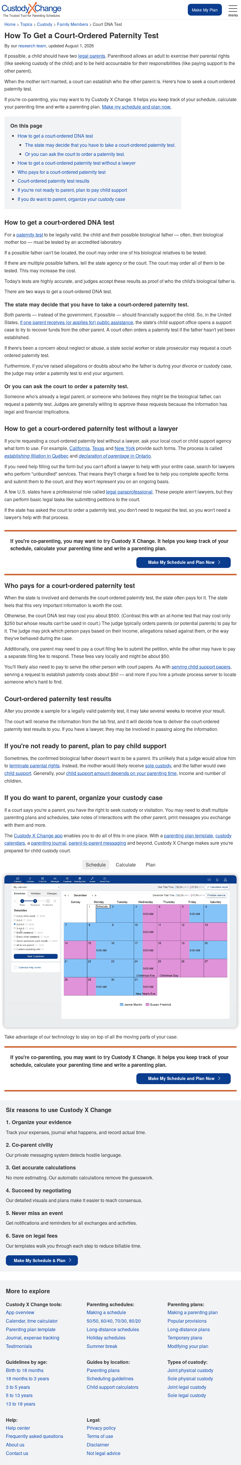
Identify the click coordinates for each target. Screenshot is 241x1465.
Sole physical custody (190, 1378)
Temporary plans (185, 1337)
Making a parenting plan (193, 1312)
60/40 (107, 1320)
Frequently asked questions (34, 1436)
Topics (26, 24)
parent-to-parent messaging (97, 842)
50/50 (92, 1320)
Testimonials (19, 1346)
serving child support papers (201, 666)
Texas (98, 448)
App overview (20, 1312)
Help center (18, 1427)
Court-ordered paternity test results (53, 180)
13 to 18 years (20, 1403)
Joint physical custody (190, 1370)
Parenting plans (103, 1370)
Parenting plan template (31, 1329)
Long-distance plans (189, 1329)
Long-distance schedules (113, 1329)
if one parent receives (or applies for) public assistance (76, 322)
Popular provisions (187, 1320)
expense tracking (41, 1337)
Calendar (15, 1320)
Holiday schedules (106, 1337)
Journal (13, 1337)
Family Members (72, 24)
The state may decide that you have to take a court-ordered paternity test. (100, 144)
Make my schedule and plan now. (136, 106)
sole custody (158, 765)
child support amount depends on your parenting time (121, 773)
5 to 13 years (19, 1395)
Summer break (102, 1346)
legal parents (91, 55)
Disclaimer (98, 1444)
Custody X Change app (38, 835)
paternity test (29, 234)
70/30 (121, 1320)
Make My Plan (205, 10)
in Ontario (115, 455)
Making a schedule (106, 1312)
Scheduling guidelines (110, 1378)
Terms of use (100, 1436)
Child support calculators (112, 1387)
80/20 (135, 1320)
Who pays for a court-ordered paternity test (62, 172)
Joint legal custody (187, 1387)
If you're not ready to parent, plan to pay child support (72, 189)
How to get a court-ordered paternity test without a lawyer (76, 162)
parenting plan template (188, 835)
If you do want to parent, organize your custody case (71, 199)
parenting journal (48, 842)
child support (17, 773)
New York (125, 448)
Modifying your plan (188, 1346)
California (79, 448)
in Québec (36, 455)
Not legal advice (103, 1453)
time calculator (42, 1320)
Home (10, 24)
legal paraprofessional (129, 491)
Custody (44, 24)
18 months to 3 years (27, 1378)
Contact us (17, 1453)
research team (32, 45)
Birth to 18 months (24, 1370)
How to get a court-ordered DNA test (55, 135)
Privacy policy (101, 1427)
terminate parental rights (34, 765)
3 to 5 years (18, 1387)
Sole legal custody (187, 1395)
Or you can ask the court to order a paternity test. (75, 154)
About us (15, 1444)
